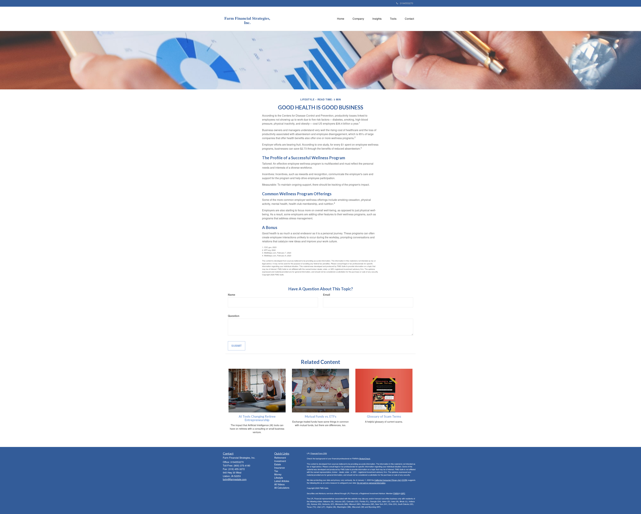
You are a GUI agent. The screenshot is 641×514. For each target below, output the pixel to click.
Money (277, 474)
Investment (280, 461)
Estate (277, 464)
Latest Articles (281, 481)
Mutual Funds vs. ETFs (320, 416)
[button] (358, 19)
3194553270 (406, 3)
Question (233, 316)
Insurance (279, 467)
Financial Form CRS (318, 453)
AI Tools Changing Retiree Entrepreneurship (257, 418)
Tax (276, 471)
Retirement (280, 457)
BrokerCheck (364, 458)
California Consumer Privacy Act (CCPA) (390, 480)
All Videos (279, 484)
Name (231, 295)
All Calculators (281, 487)
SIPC (403, 493)
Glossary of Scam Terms (384, 416)
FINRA (396, 493)
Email (326, 295)
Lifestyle (278, 477)
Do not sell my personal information (371, 482)
